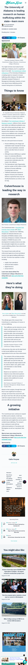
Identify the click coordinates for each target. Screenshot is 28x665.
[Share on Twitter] (14, 38)
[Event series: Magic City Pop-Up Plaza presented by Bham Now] (15, 529)
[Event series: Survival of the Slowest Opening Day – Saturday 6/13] (16, 522)
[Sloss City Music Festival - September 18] (13, 507)
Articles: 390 (14, 462)
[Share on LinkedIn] (9, 38)
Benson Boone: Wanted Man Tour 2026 (16, 537)
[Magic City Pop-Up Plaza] (14, 642)
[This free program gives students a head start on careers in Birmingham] (14, 586)
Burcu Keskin (11, 229)
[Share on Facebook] (4, 38)
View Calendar (14, 541)
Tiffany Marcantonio (16, 313)
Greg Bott (18, 227)
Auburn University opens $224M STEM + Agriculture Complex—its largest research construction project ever (14, 571)
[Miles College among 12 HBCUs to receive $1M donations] (14, 609)
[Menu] (25, 2)
